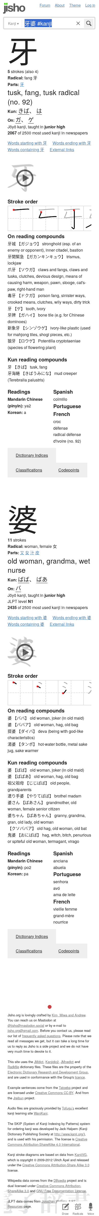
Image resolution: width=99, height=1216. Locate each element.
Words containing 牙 (26, 149)
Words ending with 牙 (72, 143)
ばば (23, 579)
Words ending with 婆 (72, 617)
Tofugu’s (68, 1108)
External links (62, 149)
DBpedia (60, 1180)
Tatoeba (65, 1087)
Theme (75, 5)
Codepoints (68, 470)
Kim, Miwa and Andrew (68, 1015)
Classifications (29, 470)
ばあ (41, 579)
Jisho (14, 8)
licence (80, 1077)
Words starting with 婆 (27, 617)
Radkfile (13, 1066)
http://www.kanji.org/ (69, 1134)
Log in (90, 5)
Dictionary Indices (32, 455)
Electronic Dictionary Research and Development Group (48, 1072)
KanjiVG (81, 1154)
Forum (45, 5)
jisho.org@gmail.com (23, 1030)
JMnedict (67, 1061)
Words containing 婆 (26, 624)
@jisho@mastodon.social (26, 1025)
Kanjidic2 (52, 1061)
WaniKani (40, 1113)
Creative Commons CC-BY (54, 1092)
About (59, 5)
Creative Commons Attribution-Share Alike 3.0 (55, 1164)
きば (23, 110)
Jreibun (18, 1098)
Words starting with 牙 (27, 143)
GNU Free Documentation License (61, 1190)
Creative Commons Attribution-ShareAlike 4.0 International (47, 1141)
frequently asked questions (41, 1035)
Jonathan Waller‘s (54, 1201)
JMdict (38, 1061)
